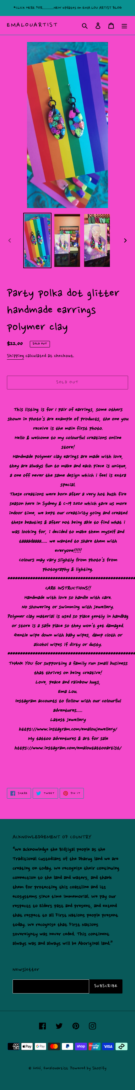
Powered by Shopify (88, 1068)
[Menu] (124, 25)
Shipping (15, 356)
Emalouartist (32, 25)
